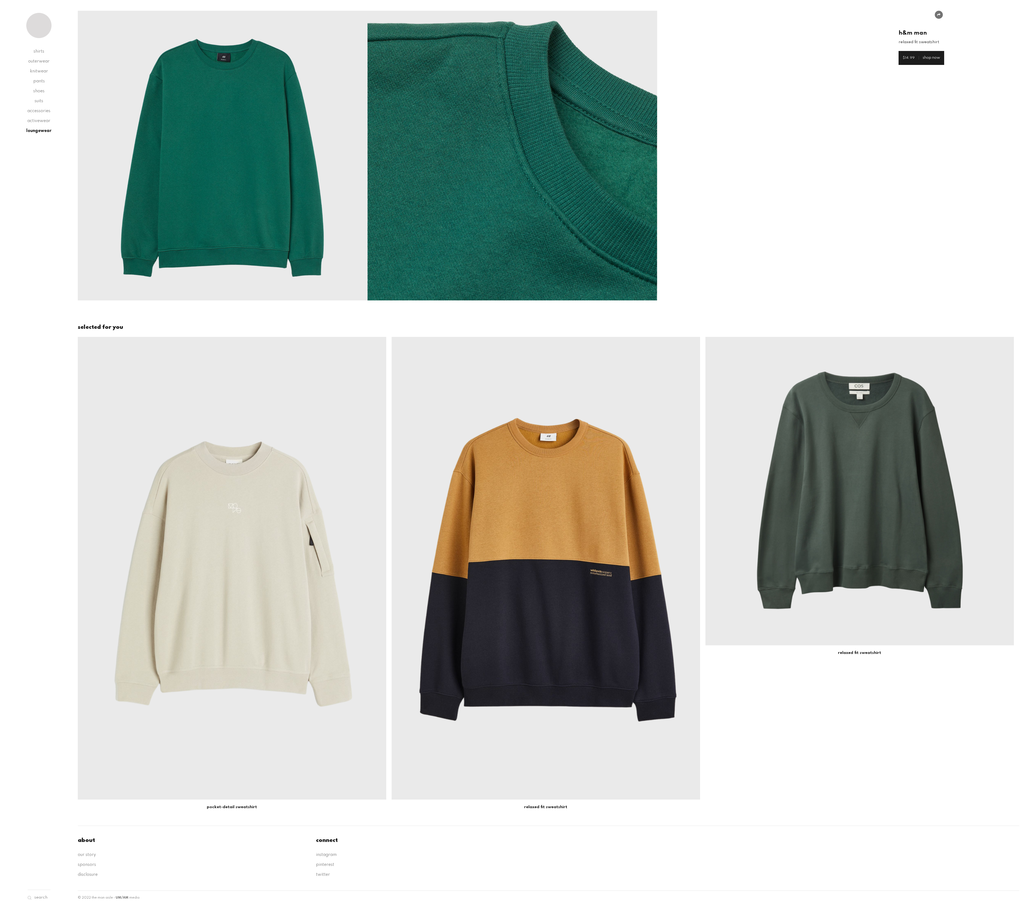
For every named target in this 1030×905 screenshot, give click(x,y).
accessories (38, 111)
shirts (39, 51)
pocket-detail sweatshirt (232, 807)
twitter (323, 875)
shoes (39, 91)
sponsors (87, 865)
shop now (921, 58)
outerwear (39, 61)
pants (39, 81)
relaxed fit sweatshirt (545, 807)
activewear (38, 121)
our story (87, 855)
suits (39, 101)
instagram (326, 855)
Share (939, 15)
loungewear (39, 131)
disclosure (88, 875)
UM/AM (122, 897)
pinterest (325, 865)
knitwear (39, 71)
